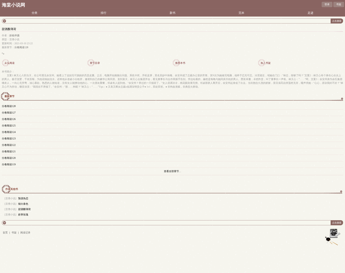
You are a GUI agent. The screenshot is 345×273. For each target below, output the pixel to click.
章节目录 (95, 63)
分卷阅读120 (9, 158)
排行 (103, 12)
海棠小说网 (13, 5)
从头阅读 (9, 63)
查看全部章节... (172, 171)
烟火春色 (23, 204)
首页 (5, 232)
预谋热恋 (23, 198)
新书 (172, 12)
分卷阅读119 (9, 164)
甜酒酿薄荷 (24, 209)
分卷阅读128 (21, 47)
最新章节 (9, 96)
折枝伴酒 (14, 35)
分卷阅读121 (9, 151)
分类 (34, 12)
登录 (327, 4)
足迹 (310, 12)
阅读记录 (25, 232)
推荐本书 (180, 63)
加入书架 (266, 63)
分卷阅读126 (9, 119)
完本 (241, 12)
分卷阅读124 (9, 132)
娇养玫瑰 (23, 214)
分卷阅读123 (9, 138)
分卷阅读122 (9, 145)
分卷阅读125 (9, 125)
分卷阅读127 (9, 112)
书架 (338, 4)
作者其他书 (11, 189)
